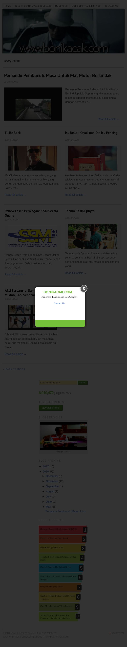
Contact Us (59, 303)
